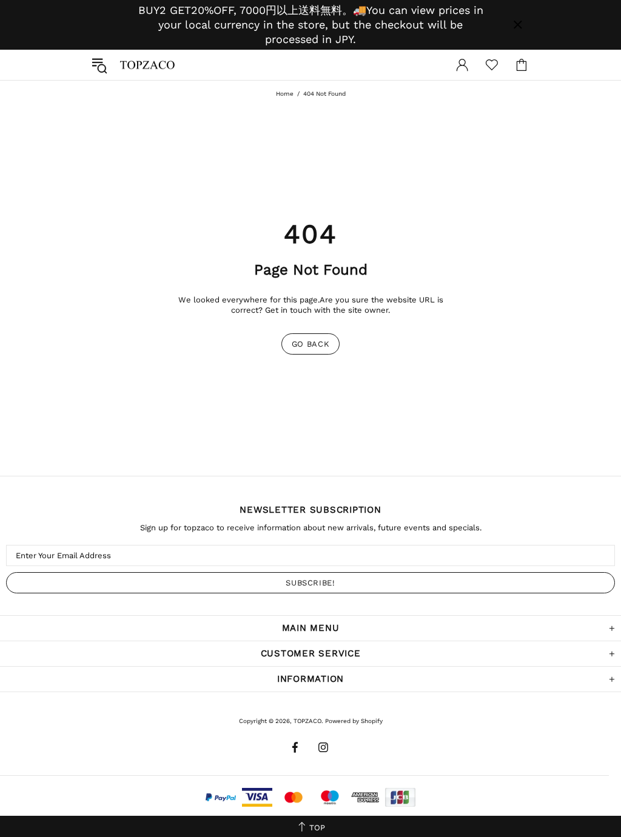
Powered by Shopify (354, 721)
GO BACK (311, 343)
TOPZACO (147, 65)
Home (285, 93)
